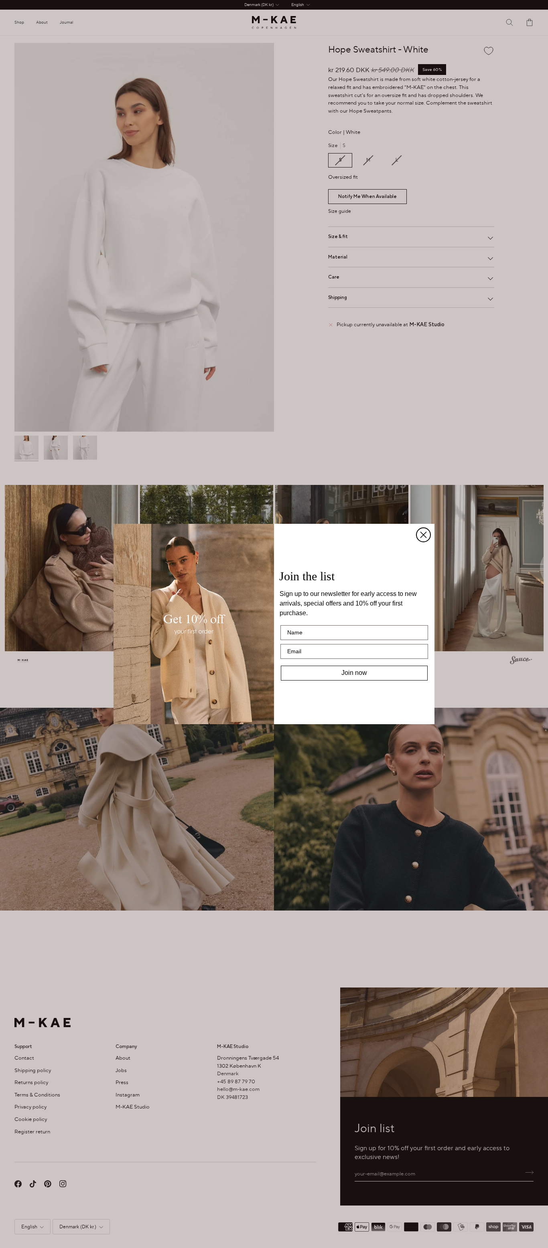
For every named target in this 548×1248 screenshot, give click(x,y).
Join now (354, 672)
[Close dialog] (423, 535)
